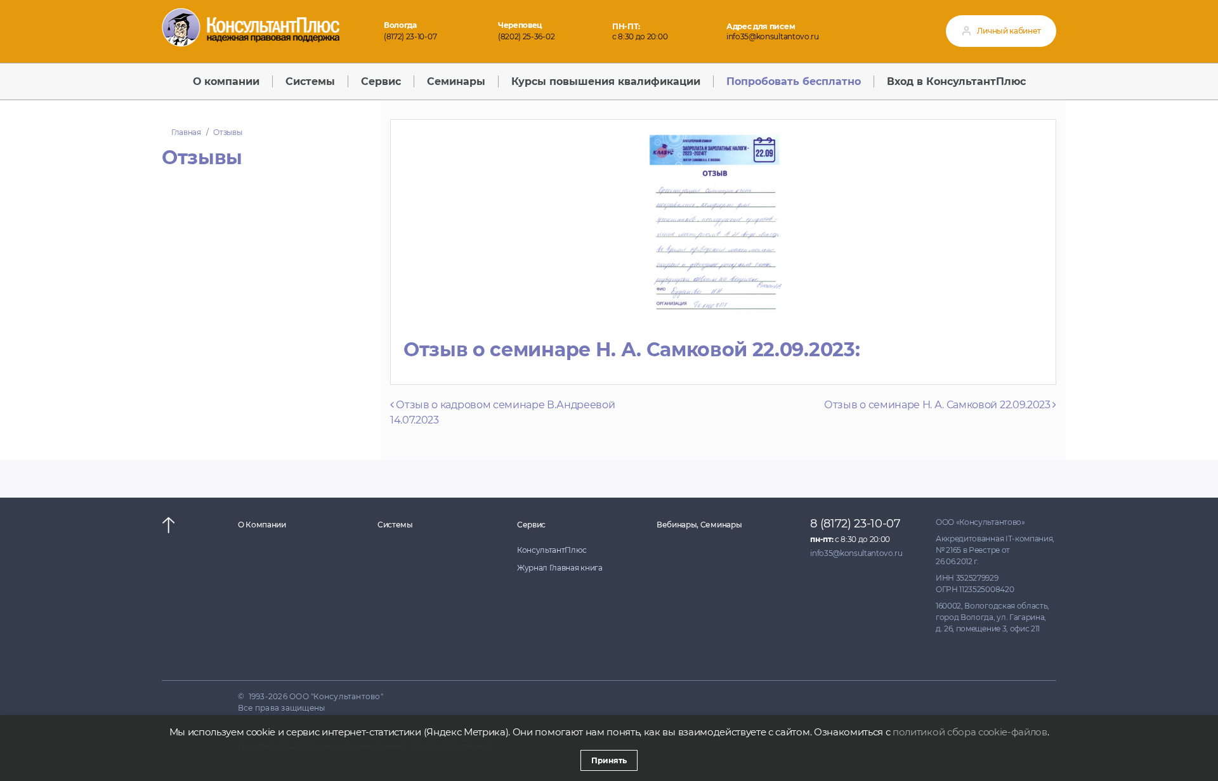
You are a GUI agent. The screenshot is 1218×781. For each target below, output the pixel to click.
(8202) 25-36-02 (526, 36)
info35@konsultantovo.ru (772, 36)
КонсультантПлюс (551, 550)
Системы (395, 524)
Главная (186, 132)
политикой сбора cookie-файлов (970, 732)
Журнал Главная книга (560, 567)
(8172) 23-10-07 (410, 36)
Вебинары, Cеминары (699, 524)
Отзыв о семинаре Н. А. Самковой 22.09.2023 (938, 405)
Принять (609, 760)
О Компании (262, 524)
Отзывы (227, 132)
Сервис (531, 524)
